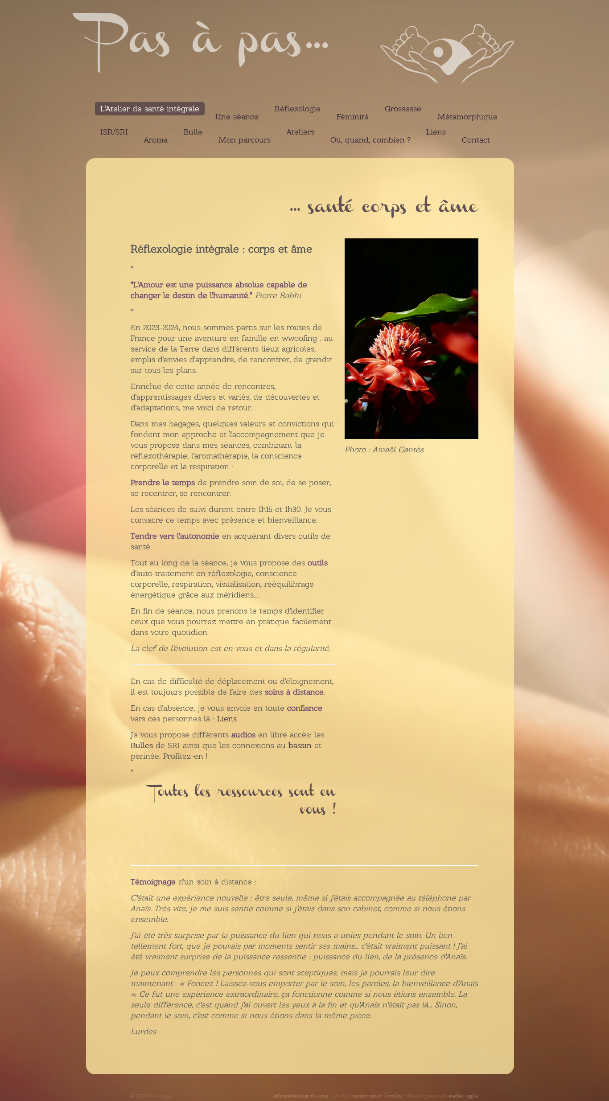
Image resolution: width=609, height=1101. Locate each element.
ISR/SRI (114, 132)
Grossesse (403, 109)
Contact (476, 140)
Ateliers (300, 132)
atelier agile (463, 1096)
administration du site (300, 1096)
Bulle (193, 132)
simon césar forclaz (377, 1096)
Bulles (142, 745)
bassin (300, 745)
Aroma (156, 140)
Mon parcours (244, 140)
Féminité (353, 117)
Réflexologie (298, 109)
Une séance (237, 117)
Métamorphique (467, 117)
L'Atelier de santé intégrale (149, 109)
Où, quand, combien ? (370, 140)
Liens (436, 132)
